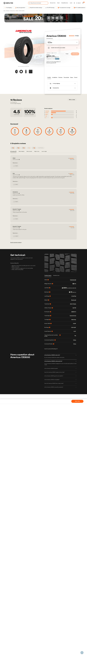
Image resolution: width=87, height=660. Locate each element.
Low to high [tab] (44, 151)
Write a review (72, 99)
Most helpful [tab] (21, 151)
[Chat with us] (81, 652)
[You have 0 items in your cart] (82, 3)
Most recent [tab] (29, 151)
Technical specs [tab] (47, 275)
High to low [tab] (36, 151)
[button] (62, 48)
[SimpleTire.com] (8, 3)
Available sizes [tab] (56, 275)
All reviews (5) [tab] (13, 151)
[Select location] (74, 3)
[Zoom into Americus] (23, 50)
